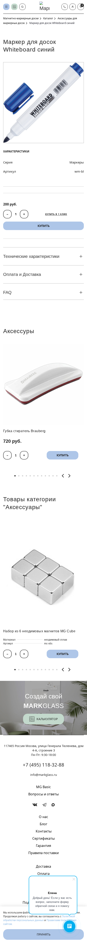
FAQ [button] (7, 292)
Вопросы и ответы (43, 794)
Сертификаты (43, 838)
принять (43, 934)
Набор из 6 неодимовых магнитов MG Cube (39, 631)
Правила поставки (43, 852)
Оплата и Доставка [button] (22, 274)
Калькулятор (47, 719)
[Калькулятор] (14, 7)
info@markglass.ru (43, 775)
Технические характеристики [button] (31, 256)
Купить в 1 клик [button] (56, 214)
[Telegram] (44, 805)
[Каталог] (6, 7)
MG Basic (43, 787)
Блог (43, 824)
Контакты (44, 831)
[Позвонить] (64, 7)
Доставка (43, 866)
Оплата (43, 873)
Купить (63, 455)
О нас (43, 816)
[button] (72, 7)
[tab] (15, 475)
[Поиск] (22, 7)
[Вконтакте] (35, 804)
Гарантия (43, 845)
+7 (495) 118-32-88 (43, 764)
